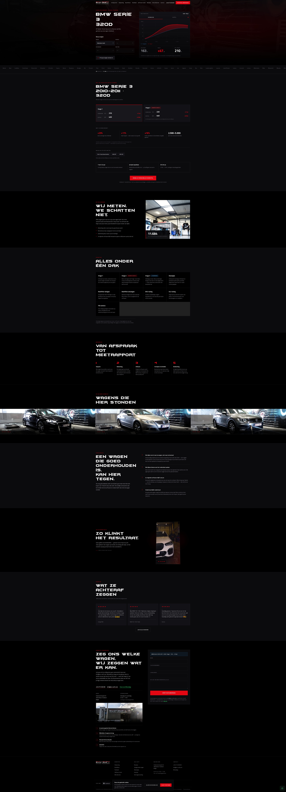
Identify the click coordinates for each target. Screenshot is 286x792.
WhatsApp (175, 770)
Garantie (136, 772)
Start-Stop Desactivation (103, 154)
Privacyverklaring (186, 789)
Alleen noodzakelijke (152, 785)
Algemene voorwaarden (177, 789)
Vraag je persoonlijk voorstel (143, 178)
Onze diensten (155, 2)
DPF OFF (121, 154)
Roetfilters (128, 2)
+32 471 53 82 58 (170, 3)
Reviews (149, 2)
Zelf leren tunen (142, 2)
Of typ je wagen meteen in (106, 58)
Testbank (134, 2)
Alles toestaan (166, 785)
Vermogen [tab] (151, 17)
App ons (165, 701)
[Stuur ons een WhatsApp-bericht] (282, 788)
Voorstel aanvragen (183, 2)
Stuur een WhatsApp (125, 687)
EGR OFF (114, 154)
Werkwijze (136, 770)
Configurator (114, 2)
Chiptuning (121, 2)
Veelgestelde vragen (139, 767)
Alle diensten (118, 775)
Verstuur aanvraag (169, 693)
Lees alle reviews (143, 629)
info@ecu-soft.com (112, 687)
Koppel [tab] (174, 17)
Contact (162, 2)
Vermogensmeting (138, 775)
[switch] (188, 17)
